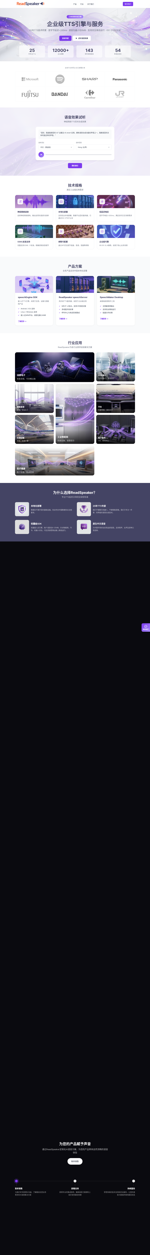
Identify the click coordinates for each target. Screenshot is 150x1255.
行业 (82, 4)
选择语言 (41, 143)
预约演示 (75, 166)
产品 (75, 4)
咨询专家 (65, 38)
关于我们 (90, 4)
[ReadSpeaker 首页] (30, 4)
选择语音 (79, 143)
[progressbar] (78, 154)
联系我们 (128, 4)
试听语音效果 (82, 38)
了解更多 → (22, 321)
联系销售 (75, 1161)
